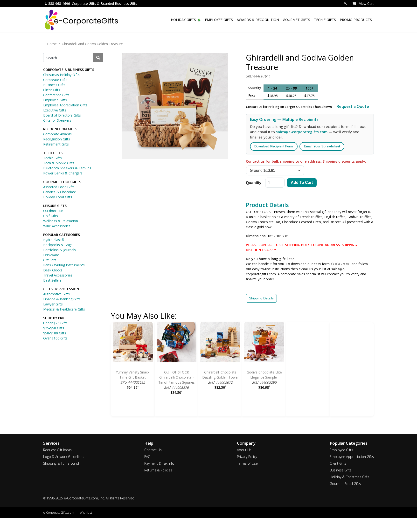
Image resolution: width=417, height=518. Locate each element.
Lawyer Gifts (53, 304)
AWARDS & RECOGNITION (258, 19)
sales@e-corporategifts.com (301, 131)
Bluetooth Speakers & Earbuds (67, 168)
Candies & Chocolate (59, 192)
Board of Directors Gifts (62, 115)
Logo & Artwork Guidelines (63, 456)
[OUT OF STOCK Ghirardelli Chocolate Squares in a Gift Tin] (177, 343)
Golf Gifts (50, 216)
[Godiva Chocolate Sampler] (264, 343)
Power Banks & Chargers (63, 173)
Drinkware (51, 255)
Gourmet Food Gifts (345, 483)
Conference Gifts (56, 95)
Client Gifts (51, 90)
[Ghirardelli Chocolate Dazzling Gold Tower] (220, 343)
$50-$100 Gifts (54, 333)
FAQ (147, 456)
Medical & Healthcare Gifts (64, 309)
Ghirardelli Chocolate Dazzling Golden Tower (220, 375)
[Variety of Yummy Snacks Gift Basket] (133, 343)
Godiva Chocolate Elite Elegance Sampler (264, 375)
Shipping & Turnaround (61, 463)
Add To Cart (302, 182)
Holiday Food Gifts (57, 197)
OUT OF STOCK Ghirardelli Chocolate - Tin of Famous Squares (176, 377)
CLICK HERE (340, 264)
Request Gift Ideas (57, 450)
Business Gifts (54, 85)
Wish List (86, 513)
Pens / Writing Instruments (64, 265)
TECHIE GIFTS (325, 19)
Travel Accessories (57, 275)
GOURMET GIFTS (296, 19)
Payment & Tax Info (159, 463)
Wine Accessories (56, 226)
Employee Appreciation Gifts (65, 105)
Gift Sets (49, 260)
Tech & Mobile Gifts (58, 163)
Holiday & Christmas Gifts (349, 477)
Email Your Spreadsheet (322, 146)
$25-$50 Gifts (53, 328)
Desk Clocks (52, 270)
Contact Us (153, 450)
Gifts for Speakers (57, 120)
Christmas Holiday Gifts (61, 74)
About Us (244, 450)
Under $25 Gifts (55, 323)
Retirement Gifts (56, 144)
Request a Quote (353, 106)
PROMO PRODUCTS (356, 19)
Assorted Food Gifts (59, 187)
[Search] (98, 57)
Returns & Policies (158, 470)
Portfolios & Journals (59, 250)
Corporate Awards (57, 134)
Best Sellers (52, 280)
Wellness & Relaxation (60, 221)
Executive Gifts (54, 110)
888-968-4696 (58, 3)
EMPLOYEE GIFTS (219, 19)
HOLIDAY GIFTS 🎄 (186, 19)
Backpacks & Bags (57, 244)
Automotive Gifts (56, 294)
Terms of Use (247, 463)
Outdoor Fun (53, 210)
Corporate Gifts (55, 79)
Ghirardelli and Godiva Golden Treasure (92, 43)
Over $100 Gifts (55, 338)
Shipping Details (261, 298)
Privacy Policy (247, 456)
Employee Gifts (55, 100)
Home (52, 43)
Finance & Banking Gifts (62, 299)
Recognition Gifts (56, 139)
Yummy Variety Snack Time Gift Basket (132, 375)
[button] (345, 3)
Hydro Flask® (53, 239)
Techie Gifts (52, 158)
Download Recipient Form (273, 146)
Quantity (253, 183)
